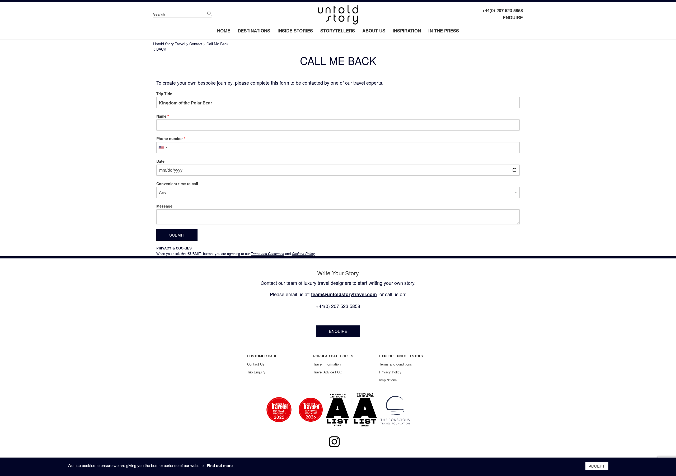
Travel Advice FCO (327, 371)
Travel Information (327, 364)
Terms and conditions (395, 364)
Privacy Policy (390, 371)
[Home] (338, 14)
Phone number (169, 138)
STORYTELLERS (337, 30)
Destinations (254, 30)
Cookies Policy (303, 253)
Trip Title (164, 93)
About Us (373, 30)
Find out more (220, 465)
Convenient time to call (177, 183)
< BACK (159, 49)
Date (160, 161)
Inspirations (388, 379)
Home (223, 30)
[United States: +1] (163, 147)
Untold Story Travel (169, 43)
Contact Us (255, 364)
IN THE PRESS (443, 30)
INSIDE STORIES (295, 30)
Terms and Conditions (267, 253)
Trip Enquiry (256, 371)
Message (164, 206)
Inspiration (407, 30)
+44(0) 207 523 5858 (502, 10)
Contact (195, 43)
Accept (597, 466)
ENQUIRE (513, 17)
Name (161, 116)
